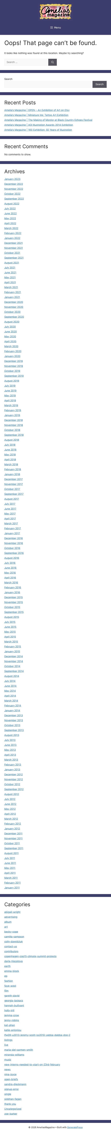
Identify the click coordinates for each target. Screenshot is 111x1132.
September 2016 (14, 553)
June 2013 (10, 745)
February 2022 (12, 233)
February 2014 (12, 705)
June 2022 (10, 213)
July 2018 (9, 444)
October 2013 (12, 725)
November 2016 (13, 543)
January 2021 (12, 297)
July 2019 (9, 385)
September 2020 (14, 316)
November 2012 (13, 779)
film (6, 990)
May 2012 (10, 808)
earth (7, 966)
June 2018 (10, 449)
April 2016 (10, 577)
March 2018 (11, 464)
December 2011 (13, 833)
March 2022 (11, 228)
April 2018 (10, 459)
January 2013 (12, 769)
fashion (8, 980)
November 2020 (13, 307)
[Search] (52, 62)
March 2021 (11, 287)
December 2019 (13, 361)
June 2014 (10, 685)
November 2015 (13, 602)
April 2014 (10, 695)
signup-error (11, 1089)
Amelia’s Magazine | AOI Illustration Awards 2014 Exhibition (38, 124)
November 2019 (13, 366)
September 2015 (14, 612)
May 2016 (10, 572)
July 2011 (9, 858)
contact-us (10, 946)
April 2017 (10, 518)
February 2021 (12, 292)
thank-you (10, 1103)
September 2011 (13, 848)
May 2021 (10, 277)
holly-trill (9, 1010)
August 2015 (11, 617)
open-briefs (11, 1079)
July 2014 (9, 681)
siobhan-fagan (12, 1099)
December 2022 (13, 184)
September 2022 (14, 198)
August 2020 (11, 321)
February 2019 (12, 410)
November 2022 (13, 188)
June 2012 (10, 804)
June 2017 (10, 508)
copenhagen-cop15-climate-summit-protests (30, 956)
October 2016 (12, 548)
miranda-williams (14, 1054)
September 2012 (14, 789)
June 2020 (10, 331)
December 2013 (13, 715)
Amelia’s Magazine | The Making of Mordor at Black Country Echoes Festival (48, 120)
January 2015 (12, 651)
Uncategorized (12, 1108)
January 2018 (12, 474)
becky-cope (11, 931)
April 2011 (10, 872)
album (8, 921)
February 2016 (12, 587)
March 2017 (11, 523)
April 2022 (10, 223)
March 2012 (11, 818)
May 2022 (10, 218)
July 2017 (9, 503)
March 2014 (11, 700)
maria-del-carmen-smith (18, 1049)
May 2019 (10, 395)
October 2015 (12, 607)
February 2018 (12, 469)
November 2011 (13, 838)
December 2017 (13, 479)
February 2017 (12, 528)
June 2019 (10, 390)
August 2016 (11, 558)
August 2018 (11, 439)
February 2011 (12, 882)
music (7, 1059)
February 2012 (12, 823)
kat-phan (9, 1025)
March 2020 (11, 346)
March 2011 (11, 877)
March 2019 (11, 405)
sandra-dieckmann (15, 1084)
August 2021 (11, 262)
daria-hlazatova (13, 961)
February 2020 (12, 351)
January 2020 (12, 356)
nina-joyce (10, 1074)
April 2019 (10, 400)
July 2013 (9, 740)
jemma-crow (11, 1015)
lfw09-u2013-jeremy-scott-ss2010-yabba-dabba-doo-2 (37, 1035)
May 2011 (9, 868)
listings (8, 1039)
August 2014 (11, 676)
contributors (11, 951)
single (7, 1094)
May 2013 (10, 749)
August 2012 (11, 794)
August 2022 (11, 203)
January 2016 (12, 592)
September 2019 (14, 375)
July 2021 (9, 267)
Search (8, 79)
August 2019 (11, 380)
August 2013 (11, 735)
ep (5, 976)
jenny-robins (11, 1020)
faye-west (10, 985)
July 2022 (10, 208)
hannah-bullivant (14, 1005)
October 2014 (12, 666)
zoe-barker (10, 1113)
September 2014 (14, 671)
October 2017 (12, 489)
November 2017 (13, 484)
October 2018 (12, 430)
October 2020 (12, 311)
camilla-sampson (14, 936)
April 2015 (10, 636)
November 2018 (13, 425)
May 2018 (10, 454)
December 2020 (13, 302)
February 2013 (12, 764)
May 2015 (10, 631)
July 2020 (10, 326)
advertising (10, 916)
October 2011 (12, 843)
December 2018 (13, 420)
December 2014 (13, 656)
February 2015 (12, 646)
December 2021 (13, 243)
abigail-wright (12, 912)
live (6, 1044)
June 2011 (10, 863)
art (6, 926)
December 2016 (13, 538)
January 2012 (12, 828)
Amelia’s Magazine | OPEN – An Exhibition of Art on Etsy (37, 110)
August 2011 (11, 853)
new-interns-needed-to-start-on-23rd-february (32, 1064)
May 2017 (10, 513)
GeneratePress (75, 1127)
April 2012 (10, 813)
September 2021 (14, 257)
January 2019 (12, 415)
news (7, 1069)
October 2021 (12, 252)
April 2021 (10, 282)
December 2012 (13, 774)
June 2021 (10, 272)
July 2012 (9, 799)
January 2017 (12, 533)
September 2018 (14, 434)
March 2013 (11, 759)
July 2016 (9, 562)
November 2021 (13, 247)
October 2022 (12, 193)
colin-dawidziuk (13, 941)
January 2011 (12, 887)
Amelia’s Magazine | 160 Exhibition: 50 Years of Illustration (38, 129)
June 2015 (10, 626)
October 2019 (12, 371)
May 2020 (10, 336)
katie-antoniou (12, 1030)
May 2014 (10, 690)
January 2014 (12, 710)
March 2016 (11, 582)
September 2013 (14, 730)
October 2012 (12, 784)
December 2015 (13, 597)
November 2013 (13, 720)
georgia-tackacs (13, 1000)
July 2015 (9, 621)
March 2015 (11, 641)
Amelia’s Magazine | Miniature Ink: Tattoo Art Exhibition (36, 115)
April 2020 (10, 341)
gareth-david (12, 995)
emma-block (11, 971)
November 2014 (13, 661)
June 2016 (10, 567)
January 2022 (12, 238)
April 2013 (10, 754)
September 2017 (14, 494)
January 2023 (12, 179)
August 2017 (11, 498)
